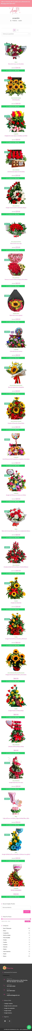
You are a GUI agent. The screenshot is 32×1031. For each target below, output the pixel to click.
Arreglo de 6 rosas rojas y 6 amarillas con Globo (16, 135)
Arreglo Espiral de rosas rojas (16, 782)
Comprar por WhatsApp (13, 70)
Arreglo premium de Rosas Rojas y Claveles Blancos (16, 567)
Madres (5, 949)
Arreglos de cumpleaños (9, 1008)
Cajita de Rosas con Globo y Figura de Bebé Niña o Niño (16, 818)
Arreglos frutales (7, 1010)
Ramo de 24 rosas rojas (16, 243)
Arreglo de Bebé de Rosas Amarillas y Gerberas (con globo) (16, 854)
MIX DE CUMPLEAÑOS (16, 890)
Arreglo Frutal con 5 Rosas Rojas (16, 710)
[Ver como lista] (17, 30)
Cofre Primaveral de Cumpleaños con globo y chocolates (16, 459)
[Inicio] (10, 20)
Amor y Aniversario (16, 169)
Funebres (5, 944)
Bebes (16, 816)
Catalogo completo (8, 1003)
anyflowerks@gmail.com (13, 995)
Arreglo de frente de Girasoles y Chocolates (16, 674)
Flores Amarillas (14, 98)
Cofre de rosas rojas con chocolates (16, 171)
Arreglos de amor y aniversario (10, 1005)
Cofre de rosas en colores (16, 351)
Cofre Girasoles (16, 99)
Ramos (16, 62)
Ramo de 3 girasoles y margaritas (16, 387)
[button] (29, 1027)
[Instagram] (10, 1021)
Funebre (5, 942)
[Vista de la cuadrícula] (14, 30)
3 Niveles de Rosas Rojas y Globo (16, 746)
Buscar (27, 911)
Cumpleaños (16, 133)
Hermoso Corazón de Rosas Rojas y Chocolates (16, 279)
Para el (4, 953)
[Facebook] (5, 1021)
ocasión (20, 20)
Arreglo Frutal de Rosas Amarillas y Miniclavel (16, 638)
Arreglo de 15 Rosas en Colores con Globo (16, 495)
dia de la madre (6, 935)
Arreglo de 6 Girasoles (16, 602)
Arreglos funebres (8, 1013)
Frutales (16, 636)
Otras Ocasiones (6, 951)
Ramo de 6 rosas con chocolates (16, 64)
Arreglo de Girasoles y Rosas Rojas (16, 423)
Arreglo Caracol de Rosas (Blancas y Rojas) (16, 207)
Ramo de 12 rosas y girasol (16, 315)
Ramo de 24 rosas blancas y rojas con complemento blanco (16, 531)
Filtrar (27, 921)
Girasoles (19, 98)
